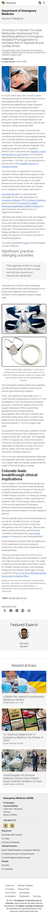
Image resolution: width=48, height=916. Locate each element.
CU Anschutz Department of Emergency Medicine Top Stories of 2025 (23, 737)
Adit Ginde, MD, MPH (11, 194)
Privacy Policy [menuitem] (23, 889)
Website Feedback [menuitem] (25, 885)
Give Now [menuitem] (37, 896)
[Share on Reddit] (23, 610)
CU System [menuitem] (9, 889)
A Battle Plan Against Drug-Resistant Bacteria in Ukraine (23, 698)
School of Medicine (12, 18)
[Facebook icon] (6, 825)
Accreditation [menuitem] (10, 896)
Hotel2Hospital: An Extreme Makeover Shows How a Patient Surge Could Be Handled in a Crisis (22, 778)
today (26, 243)
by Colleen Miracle (8, 62)
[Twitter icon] (13, 825)
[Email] (29, 610)
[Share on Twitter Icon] (5, 610)
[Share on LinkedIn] (17, 610)
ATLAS (24, 598)
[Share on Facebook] (11, 610)
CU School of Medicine (36, 200)
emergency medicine (11, 200)
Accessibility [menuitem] (24, 893)
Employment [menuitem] (24, 896)
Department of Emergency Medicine (19, 12)
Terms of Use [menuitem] (10, 893)
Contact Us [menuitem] (9, 885)
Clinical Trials (14, 598)
